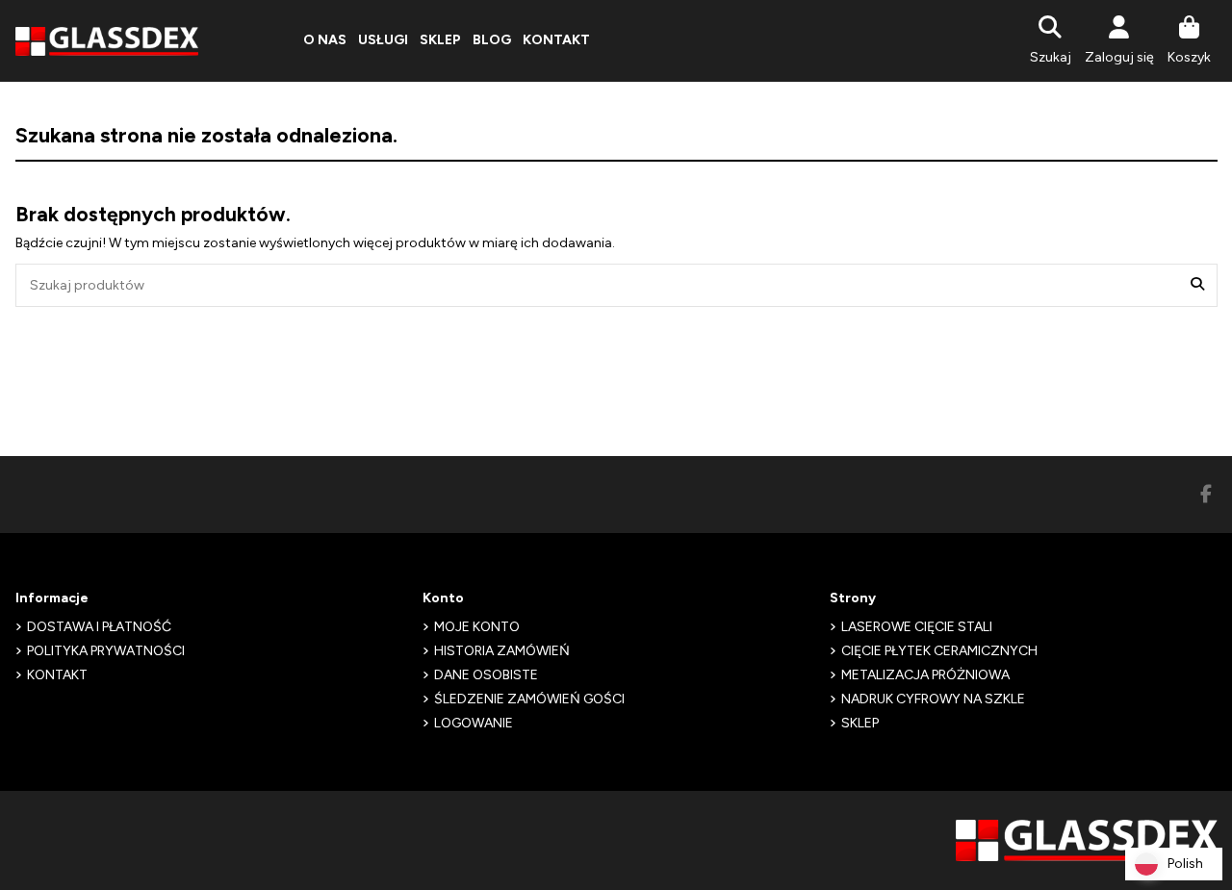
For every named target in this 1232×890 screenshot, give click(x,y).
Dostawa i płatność (99, 627)
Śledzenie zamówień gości (529, 699)
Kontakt (57, 675)
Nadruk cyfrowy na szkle (933, 699)
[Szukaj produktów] (1197, 285)
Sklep (860, 723)
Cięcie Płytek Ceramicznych (939, 651)
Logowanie (473, 723)
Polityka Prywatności (106, 651)
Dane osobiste (486, 675)
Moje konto (477, 627)
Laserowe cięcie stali (916, 627)
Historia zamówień (502, 651)
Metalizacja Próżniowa (925, 675)
